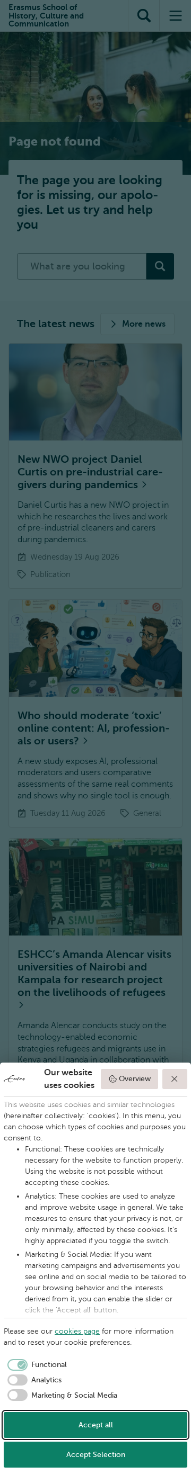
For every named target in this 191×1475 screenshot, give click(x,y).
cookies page (77, 1331)
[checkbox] (35, 1365)
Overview (135, 1079)
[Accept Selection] (175, 1079)
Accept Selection (95, 1455)
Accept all (96, 1425)
